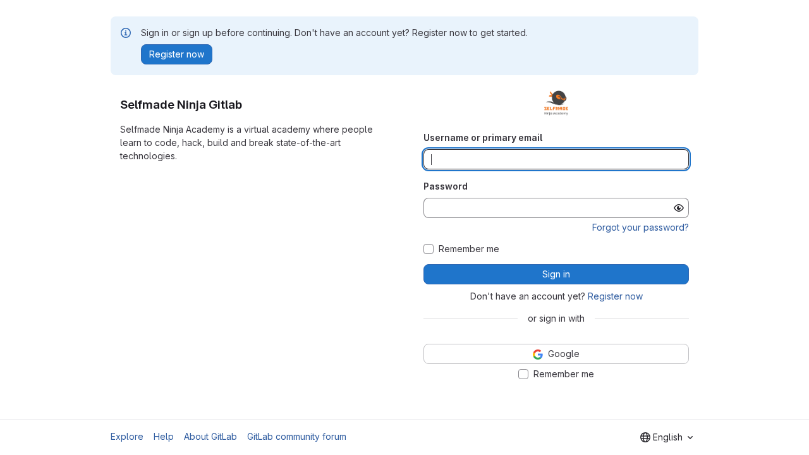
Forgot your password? (640, 227)
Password (445, 186)
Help (164, 436)
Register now (615, 296)
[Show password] (679, 208)
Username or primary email (482, 137)
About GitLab (210, 436)
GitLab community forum (296, 436)
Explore (127, 436)
